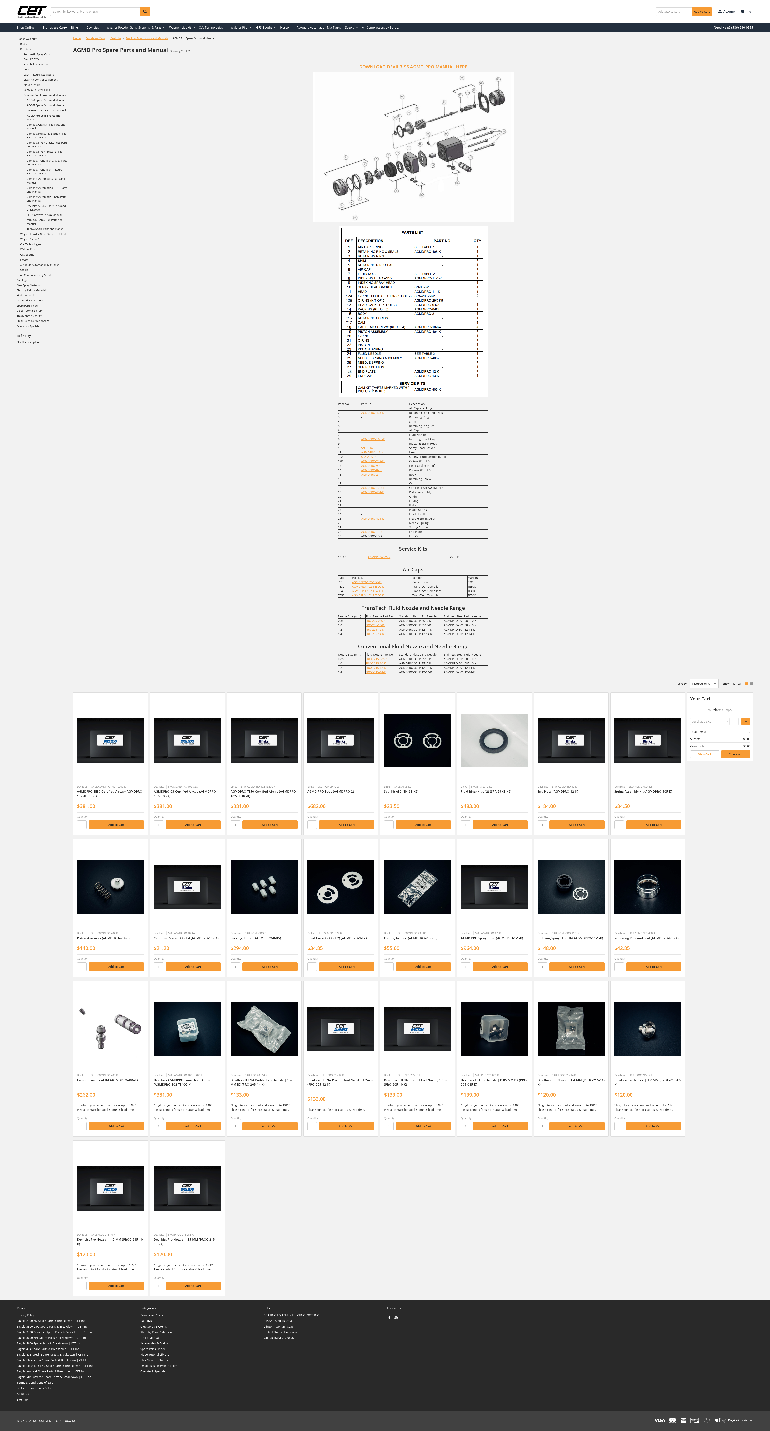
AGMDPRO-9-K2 (371, 466)
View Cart (704, 754)
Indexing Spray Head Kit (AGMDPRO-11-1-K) (570, 938)
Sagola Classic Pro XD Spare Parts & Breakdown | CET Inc (55, 1366)
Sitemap (22, 1399)
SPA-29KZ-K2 (369, 457)
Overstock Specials (28, 326)
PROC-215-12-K (376, 668)
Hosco (284, 27)
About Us (23, 1394)
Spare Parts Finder (28, 305)
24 (739, 683)
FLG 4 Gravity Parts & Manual (44, 215)
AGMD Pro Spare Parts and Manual (43, 117)
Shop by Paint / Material (31, 290)
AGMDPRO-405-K (372, 518)
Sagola (349, 27)
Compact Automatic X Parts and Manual (46, 181)
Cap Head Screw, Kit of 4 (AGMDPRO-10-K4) (186, 938)
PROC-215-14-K (376, 672)
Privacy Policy (26, 1315)
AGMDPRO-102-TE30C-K (368, 586)
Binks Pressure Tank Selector (36, 1388)
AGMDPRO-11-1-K (373, 439)
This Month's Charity (29, 316)
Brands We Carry (55, 27)
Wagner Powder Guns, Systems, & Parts (134, 27)
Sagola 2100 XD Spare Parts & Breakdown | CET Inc (51, 1321)
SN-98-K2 (367, 448)
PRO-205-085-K (376, 621)
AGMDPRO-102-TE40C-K (368, 591)
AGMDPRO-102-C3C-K (367, 582)
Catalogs (22, 280)
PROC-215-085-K (376, 659)
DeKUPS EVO (31, 59)
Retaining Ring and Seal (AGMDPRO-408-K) (646, 938)
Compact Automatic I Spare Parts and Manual (46, 199)
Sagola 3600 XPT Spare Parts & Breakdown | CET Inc (51, 1338)
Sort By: (682, 683)
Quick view (110, 740)
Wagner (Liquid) (180, 27)
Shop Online (26, 27)
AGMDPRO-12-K (371, 532)
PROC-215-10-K (376, 663)
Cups (27, 69)
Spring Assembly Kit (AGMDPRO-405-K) (643, 791)
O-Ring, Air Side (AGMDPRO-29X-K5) (410, 938)
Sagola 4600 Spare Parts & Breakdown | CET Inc (49, 1343)
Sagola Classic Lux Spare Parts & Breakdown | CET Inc (53, 1360)
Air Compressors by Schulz (380, 27)
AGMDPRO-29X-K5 (373, 461)
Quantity (82, 816)
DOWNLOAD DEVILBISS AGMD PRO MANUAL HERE (413, 67)
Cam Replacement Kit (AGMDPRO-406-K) (107, 1080)
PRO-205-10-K (375, 625)
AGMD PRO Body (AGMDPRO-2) (330, 791)
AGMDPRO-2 (369, 474)
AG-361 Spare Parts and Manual (45, 100)
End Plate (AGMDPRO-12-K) (558, 791)
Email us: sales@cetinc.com (33, 321)
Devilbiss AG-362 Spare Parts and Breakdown (46, 208)
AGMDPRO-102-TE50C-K (368, 595)
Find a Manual (25, 295)
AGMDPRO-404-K (372, 492)
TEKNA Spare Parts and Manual (45, 229)
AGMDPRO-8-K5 (371, 470)
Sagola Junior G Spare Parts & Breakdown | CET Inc (51, 1371)
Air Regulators (32, 85)
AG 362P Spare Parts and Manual (46, 110)
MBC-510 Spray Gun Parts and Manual (45, 222)
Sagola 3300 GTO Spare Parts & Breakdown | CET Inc (52, 1326)
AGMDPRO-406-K (379, 557)
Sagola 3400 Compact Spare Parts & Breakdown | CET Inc (55, 1332)
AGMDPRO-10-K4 (372, 488)
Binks (75, 27)
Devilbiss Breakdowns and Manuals (45, 95)
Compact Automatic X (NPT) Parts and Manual (47, 190)
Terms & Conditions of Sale (35, 1382)
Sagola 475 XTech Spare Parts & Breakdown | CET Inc (52, 1354)
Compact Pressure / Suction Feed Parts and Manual (46, 135)
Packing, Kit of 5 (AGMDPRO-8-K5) (256, 938)
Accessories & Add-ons (30, 300)
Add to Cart (702, 11)
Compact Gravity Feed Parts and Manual (46, 126)
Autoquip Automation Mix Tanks (319, 27)
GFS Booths (264, 27)
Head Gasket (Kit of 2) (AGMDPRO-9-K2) (337, 938)
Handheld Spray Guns (37, 64)
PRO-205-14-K (375, 634)
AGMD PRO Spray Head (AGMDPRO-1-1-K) (492, 938)
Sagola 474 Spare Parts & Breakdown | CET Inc (48, 1349)
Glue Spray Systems (28, 285)
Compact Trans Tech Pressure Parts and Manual (44, 171)
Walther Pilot (239, 27)
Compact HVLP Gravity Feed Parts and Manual (47, 144)
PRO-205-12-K (375, 629)
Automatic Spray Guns (37, 54)
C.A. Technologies (211, 27)
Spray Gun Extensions (37, 90)
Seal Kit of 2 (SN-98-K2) (401, 791)
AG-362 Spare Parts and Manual (45, 105)
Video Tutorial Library (30, 310)
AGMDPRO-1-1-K (372, 452)
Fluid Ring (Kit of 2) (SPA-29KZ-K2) (486, 791)
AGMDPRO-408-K (372, 413)
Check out (736, 754)
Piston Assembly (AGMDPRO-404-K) (103, 938)
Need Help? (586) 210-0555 (733, 27)
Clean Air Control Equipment (41, 79)
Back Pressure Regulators (39, 74)
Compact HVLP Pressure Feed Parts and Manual (44, 153)
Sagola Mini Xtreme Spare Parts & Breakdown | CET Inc (54, 1377)
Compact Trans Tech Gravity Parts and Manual (47, 162)
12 (734, 683)
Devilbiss (92, 27)
